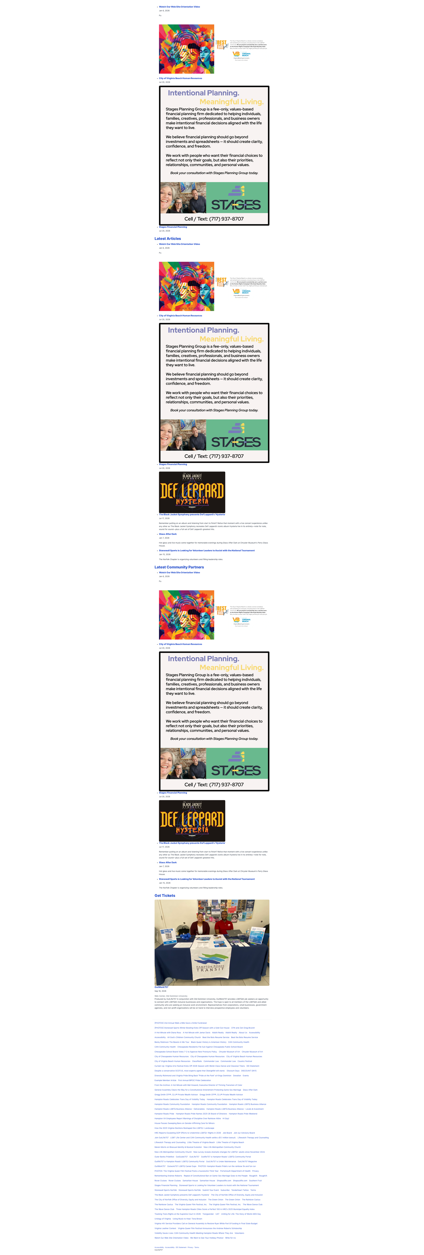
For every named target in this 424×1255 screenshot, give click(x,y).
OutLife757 (194, 1157)
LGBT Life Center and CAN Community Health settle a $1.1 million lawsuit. (203, 1137)
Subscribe (225, 1190)
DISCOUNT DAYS (248, 1071)
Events (246, 1075)
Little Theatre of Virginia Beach (201, 1142)
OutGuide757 (182, 1157)
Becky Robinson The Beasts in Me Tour (172, 1042)
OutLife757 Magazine (247, 1161)
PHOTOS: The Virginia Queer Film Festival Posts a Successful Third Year (187, 1171)
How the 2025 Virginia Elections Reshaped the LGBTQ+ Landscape (184, 1128)
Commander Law (211, 1061)
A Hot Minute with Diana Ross (168, 1032)
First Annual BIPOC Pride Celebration (194, 1080)
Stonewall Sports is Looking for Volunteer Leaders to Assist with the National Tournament (219, 1185)
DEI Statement (253, 1066)
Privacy (255, 1171)
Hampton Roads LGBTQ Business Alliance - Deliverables (180, 1109)
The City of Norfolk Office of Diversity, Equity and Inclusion (237, 1195)
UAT (217, 1214)
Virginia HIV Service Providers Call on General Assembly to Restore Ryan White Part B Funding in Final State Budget (206, 1223)
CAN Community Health (238, 1042)
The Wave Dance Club (252, 1204)
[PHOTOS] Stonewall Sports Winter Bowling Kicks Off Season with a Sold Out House (192, 1028)
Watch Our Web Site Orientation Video (171, 1238)
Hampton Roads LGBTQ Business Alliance (247, 1104)
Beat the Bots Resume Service (216, 1037)
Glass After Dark (250, 1090)
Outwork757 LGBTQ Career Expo (181, 1166)
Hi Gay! (226, 1118)
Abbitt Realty (218, 1032)
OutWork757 (160, 1166)
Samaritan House (190, 1180)
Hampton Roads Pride (164, 1114)
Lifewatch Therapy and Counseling (253, 1137)
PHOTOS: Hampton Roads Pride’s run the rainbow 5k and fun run (227, 1166)
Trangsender (208, 1214)
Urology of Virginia (163, 1219)
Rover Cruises (161, 1180)
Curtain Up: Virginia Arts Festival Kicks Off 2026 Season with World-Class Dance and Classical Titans (200, 1066)
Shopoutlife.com (224, 1180)
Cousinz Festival (245, 1061)
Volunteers (239, 1233)
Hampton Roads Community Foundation (172, 1104)
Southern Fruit (255, 1180)
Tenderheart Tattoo (240, 1190)
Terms (253, 1190)
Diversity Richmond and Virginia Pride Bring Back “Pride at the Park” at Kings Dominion (193, 1075)
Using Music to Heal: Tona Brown (187, 1219)
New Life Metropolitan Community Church (222, 1147)
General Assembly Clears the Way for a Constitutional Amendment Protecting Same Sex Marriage (198, 1090)
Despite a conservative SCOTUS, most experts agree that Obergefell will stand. (190, 1071)
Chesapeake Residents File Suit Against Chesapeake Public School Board (210, 1047)
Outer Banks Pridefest (164, 1157)
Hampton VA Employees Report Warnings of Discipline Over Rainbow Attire (188, 1118)
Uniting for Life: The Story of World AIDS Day (241, 1214)
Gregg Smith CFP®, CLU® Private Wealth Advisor (176, 1094)
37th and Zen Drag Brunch (243, 1028)
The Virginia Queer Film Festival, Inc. (191, 1204)
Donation (237, 1075)
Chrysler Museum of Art (229, 1052)
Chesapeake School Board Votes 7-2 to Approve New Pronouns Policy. (186, 1052)
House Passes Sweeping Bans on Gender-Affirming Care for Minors (185, 1123)
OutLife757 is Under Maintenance (221, 1161)
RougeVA (253, 1176)
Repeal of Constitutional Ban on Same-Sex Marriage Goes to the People (216, 1176)
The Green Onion (215, 1200)
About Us (243, 1032)
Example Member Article (165, 1080)
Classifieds (197, 1061)
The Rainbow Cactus (251, 1200)
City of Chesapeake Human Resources (172, 1056)
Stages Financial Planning (166, 1185)
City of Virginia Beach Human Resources (244, 1056)
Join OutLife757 (162, 1137)
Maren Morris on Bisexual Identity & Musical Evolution (178, 1147)
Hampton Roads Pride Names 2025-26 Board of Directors (201, 1114)
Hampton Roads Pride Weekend (243, 1114)
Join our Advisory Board (244, 1133)
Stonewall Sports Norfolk (166, 1190)
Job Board (227, 1133)
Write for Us (230, 1238)
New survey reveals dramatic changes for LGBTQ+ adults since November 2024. (229, 1152)
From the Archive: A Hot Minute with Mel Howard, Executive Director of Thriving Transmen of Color (198, 1085)
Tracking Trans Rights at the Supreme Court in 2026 (178, 1214)
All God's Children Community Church (184, 1037)
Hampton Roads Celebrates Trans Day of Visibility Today (180, 1099)
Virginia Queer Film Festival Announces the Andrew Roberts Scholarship (210, 1228)
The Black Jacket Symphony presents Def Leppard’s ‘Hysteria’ (182, 1195)
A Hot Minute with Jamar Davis (196, 1032)
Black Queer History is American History (208, 1042)
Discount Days (233, 1071)
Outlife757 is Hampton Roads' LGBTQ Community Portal (226, 1157)
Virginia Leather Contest (165, 1228)
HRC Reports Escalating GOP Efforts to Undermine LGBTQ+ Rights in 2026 (188, 1133)
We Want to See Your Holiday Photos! (206, 1238)
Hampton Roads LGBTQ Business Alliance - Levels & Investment (235, 1109)
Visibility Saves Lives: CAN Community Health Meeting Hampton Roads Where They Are (194, 1233)
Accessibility (254, 1032)
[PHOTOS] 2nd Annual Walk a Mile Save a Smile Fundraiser (181, 1023)
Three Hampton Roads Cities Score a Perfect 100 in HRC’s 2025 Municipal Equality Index (215, 1209)
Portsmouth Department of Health (235, 1171)
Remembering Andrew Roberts (168, 1176)
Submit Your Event (211, 1190)
